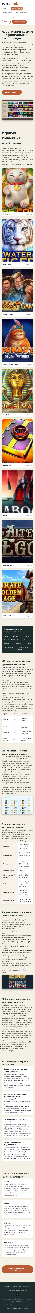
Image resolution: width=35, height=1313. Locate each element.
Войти (6, 22)
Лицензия (7, 1286)
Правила (14, 1286)
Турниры (6, 8)
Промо (14, 17)
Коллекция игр (17, 8)
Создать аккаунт (19, 22)
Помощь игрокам (21, 13)
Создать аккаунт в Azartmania (19, 1269)
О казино (6, 17)
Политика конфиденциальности (17, 1290)
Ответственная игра (25, 1286)
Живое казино (7, 13)
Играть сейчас (12, 92)
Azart (10, 3)
